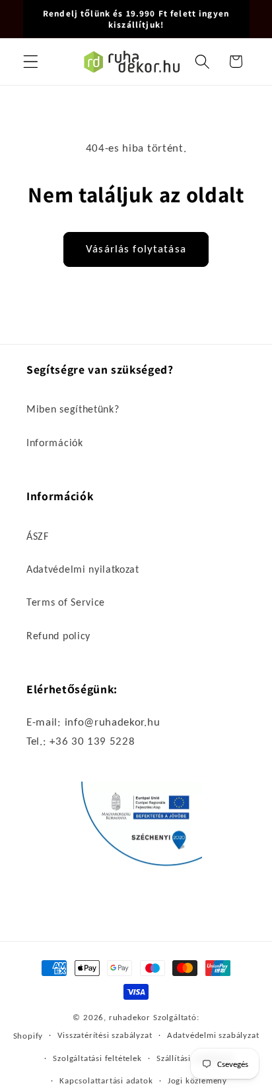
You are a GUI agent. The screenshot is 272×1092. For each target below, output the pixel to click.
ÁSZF (37, 536)
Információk (54, 442)
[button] (31, 61)
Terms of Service (65, 602)
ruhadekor (130, 1017)
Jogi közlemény (197, 1080)
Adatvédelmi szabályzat (213, 1035)
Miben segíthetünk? (72, 409)
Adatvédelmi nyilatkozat (82, 569)
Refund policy (58, 635)
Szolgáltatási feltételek (97, 1058)
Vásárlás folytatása (136, 249)
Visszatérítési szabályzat (104, 1035)
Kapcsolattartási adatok (106, 1080)
